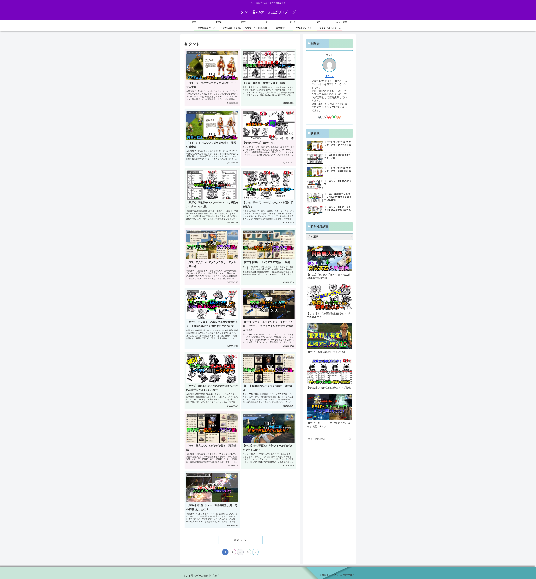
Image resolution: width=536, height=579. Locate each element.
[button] (350, 438)
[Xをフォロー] (325, 117)
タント (329, 76)
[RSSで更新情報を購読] (338, 117)
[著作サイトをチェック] (320, 117)
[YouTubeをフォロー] (329, 117)
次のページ (240, 540)
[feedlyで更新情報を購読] (334, 117)
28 (248, 552)
